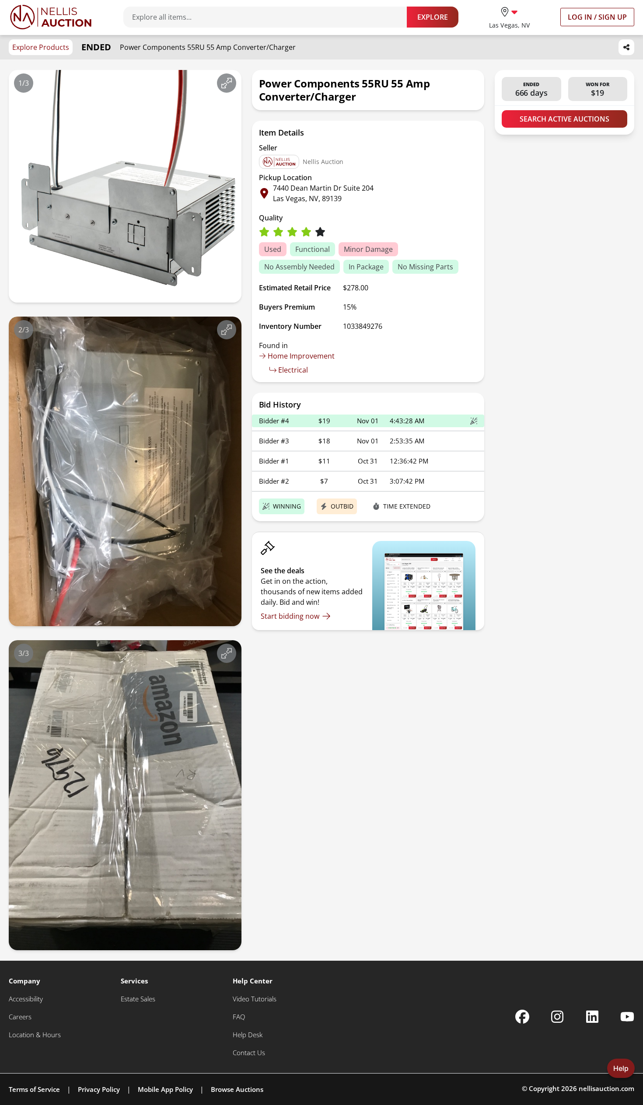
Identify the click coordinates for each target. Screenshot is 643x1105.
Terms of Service (34, 1089)
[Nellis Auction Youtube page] (627, 1017)
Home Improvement (301, 356)
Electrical (293, 370)
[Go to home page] (51, 17)
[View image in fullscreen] (226, 83)
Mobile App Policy (165, 1089)
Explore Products (40, 47)
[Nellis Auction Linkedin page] (592, 1017)
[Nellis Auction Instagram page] (557, 1017)
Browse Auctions (237, 1089)
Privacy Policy (99, 1089)
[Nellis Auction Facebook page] (522, 1017)
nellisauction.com (606, 1088)
